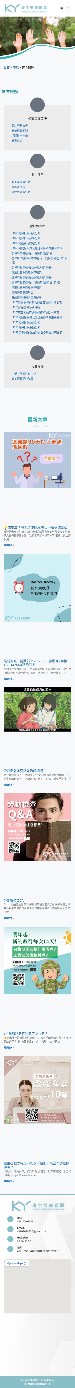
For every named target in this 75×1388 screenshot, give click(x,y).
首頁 (7, 68)
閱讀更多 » (9, 545)
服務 (16, 68)
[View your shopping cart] (62, 8)
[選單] (68, 8)
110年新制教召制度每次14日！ (26, 1034)
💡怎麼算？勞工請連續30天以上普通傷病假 (35, 528)
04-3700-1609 (25, 1221)
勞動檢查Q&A (14, 900)
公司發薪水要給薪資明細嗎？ (25, 771)
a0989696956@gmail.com (31, 1231)
